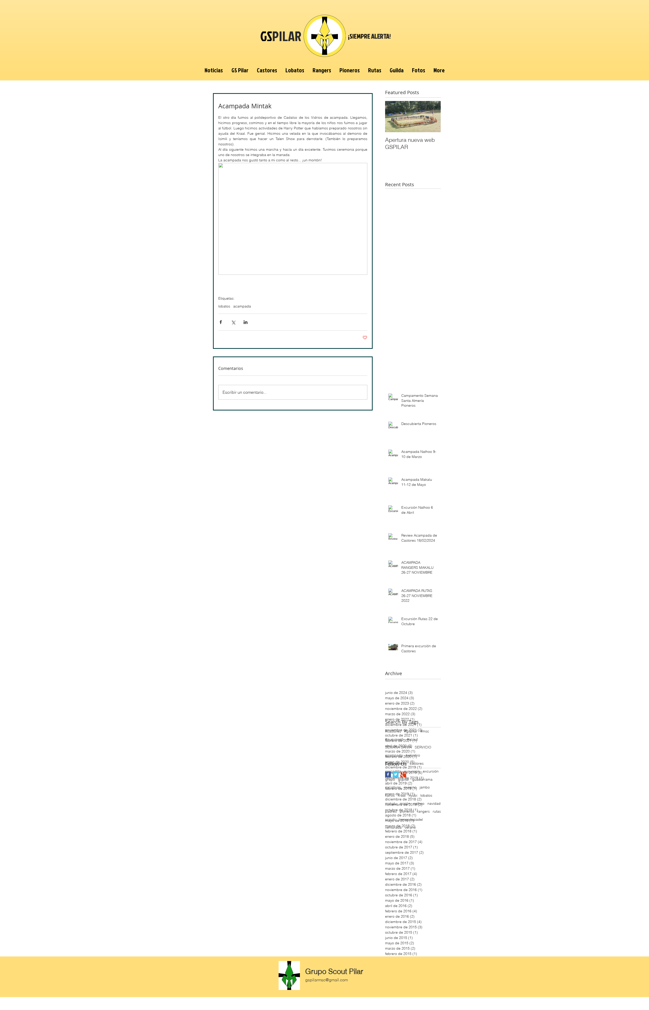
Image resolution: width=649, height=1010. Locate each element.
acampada (242, 306)
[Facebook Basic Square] (388, 774)
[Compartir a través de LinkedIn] (245, 322)
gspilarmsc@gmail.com (326, 979)
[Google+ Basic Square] (403, 774)
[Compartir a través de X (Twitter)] (233, 322)
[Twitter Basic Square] (396, 774)
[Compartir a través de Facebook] (220, 322)
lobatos (224, 306)
